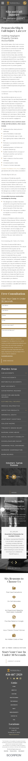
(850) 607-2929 (19, 283)
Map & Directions (14, 734)
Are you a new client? (8, 325)
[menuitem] (13, 373)
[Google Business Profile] (14, 678)
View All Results (14, 568)
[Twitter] (11, 678)
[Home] (13, 3)
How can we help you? (8, 330)
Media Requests (14, 712)
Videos (14, 492)
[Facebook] (7, 678)
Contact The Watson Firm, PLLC (10, 168)
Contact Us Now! (14, 661)
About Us (14, 690)
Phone (4, 315)
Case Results (14, 704)
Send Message (8, 360)
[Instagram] (20, 678)
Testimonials (14, 701)
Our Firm (14, 693)
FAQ (14, 719)
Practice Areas (14, 697)
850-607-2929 (14, 674)
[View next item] (16, 562)
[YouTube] (17, 678)
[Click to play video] (14, 477)
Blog (14, 708)
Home (14, 686)
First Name (5, 305)
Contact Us (14, 716)
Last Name (5, 310)
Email (3, 320)
